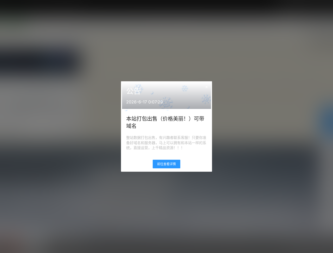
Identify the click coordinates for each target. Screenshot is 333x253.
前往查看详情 (166, 164)
